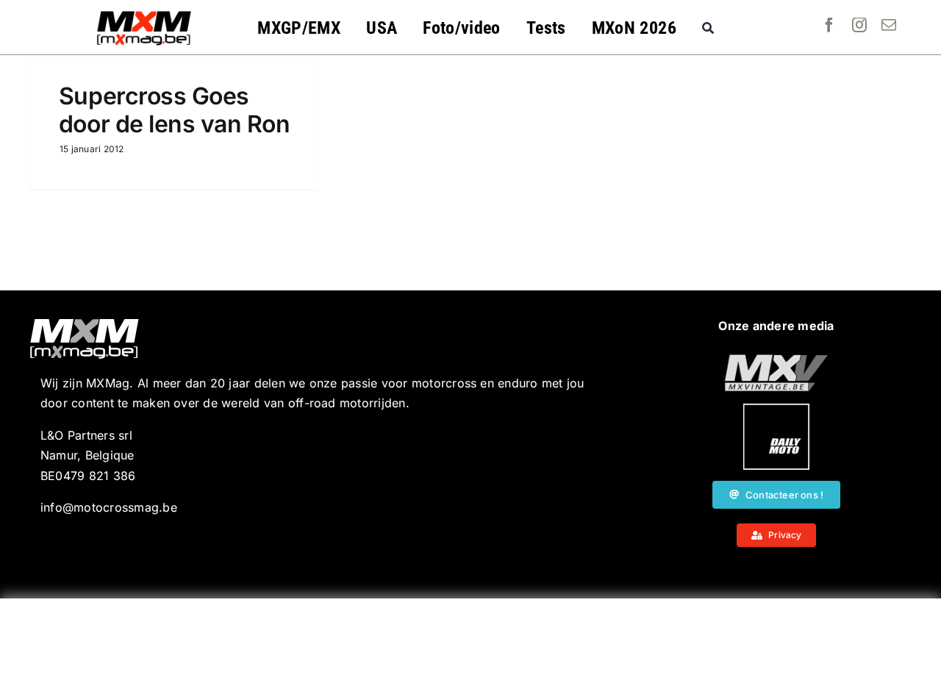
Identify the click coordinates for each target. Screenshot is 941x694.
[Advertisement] (470, 646)
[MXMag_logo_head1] (144, 14)
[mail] (888, 25)
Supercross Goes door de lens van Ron (174, 110)
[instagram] (859, 25)
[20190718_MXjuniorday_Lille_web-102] (776, 409)
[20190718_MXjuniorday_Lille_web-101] (776, 360)
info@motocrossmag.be (108, 507)
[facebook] (829, 25)
